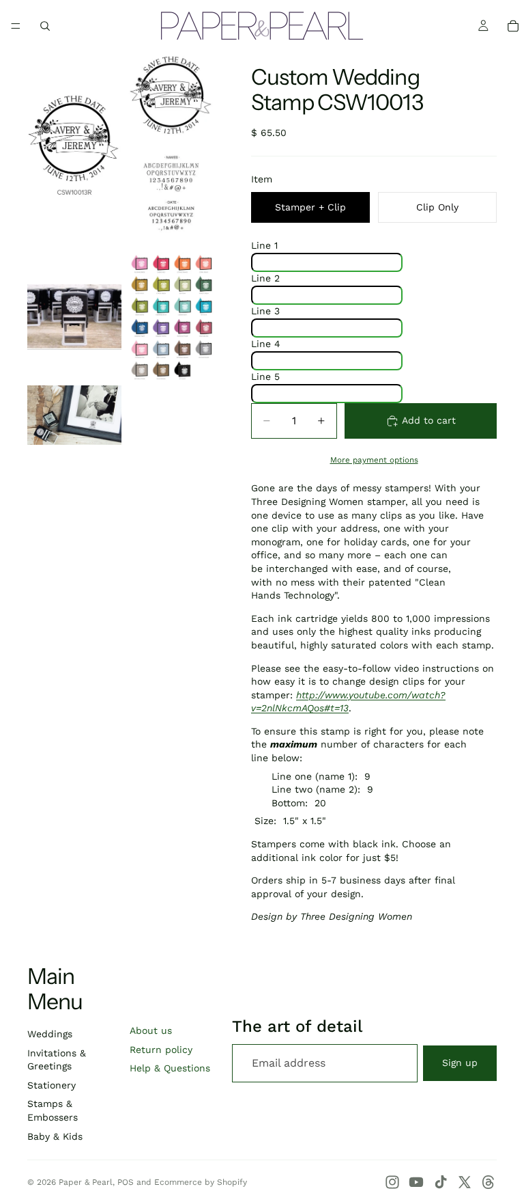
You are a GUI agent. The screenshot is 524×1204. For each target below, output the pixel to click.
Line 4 (265, 343)
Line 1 (264, 245)
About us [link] (151, 1030)
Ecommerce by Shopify (200, 1182)
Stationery (51, 1085)
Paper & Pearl (86, 1182)
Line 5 (265, 376)
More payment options (374, 460)
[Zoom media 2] (171, 150)
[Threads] (488, 1182)
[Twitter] (464, 1182)
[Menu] (15, 26)
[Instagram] (392, 1182)
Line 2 (265, 278)
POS (125, 1182)
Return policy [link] (161, 1049)
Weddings (49, 1033)
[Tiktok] (441, 1182)
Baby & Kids (55, 1136)
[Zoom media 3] (74, 317)
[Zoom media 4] (171, 317)
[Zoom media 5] (74, 415)
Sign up (460, 1062)
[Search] (45, 26)
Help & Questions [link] (170, 1068)
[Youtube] (416, 1182)
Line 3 (265, 310)
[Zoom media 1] (74, 150)
